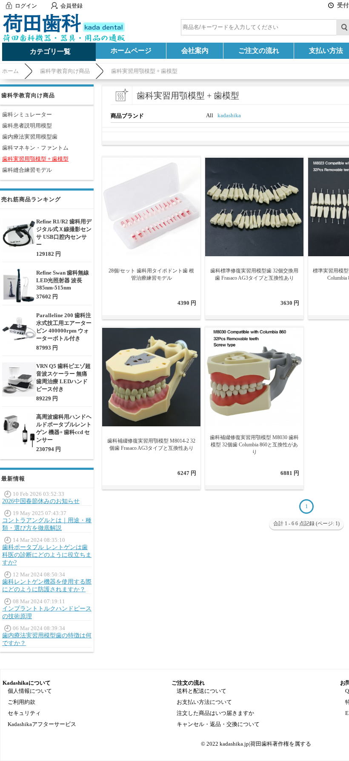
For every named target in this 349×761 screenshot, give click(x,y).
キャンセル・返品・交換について (218, 724)
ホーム (10, 71)
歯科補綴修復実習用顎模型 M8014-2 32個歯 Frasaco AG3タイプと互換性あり (151, 444)
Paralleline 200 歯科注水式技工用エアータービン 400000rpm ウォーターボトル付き (64, 326)
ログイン (26, 6)
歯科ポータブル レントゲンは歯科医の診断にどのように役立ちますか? (47, 555)
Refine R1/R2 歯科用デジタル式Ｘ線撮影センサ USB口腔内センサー (64, 233)
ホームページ (131, 50)
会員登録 (71, 6)
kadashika (229, 115)
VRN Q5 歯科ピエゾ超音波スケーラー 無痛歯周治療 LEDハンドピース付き (63, 377)
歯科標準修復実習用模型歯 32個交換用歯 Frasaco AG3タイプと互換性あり (254, 274)
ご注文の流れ (258, 50)
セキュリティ (24, 713)
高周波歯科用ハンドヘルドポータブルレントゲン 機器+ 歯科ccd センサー (64, 428)
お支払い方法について (204, 702)
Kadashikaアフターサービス (42, 724)
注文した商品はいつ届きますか (215, 713)
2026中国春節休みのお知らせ (41, 501)
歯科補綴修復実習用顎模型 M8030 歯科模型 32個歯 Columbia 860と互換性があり (254, 444)
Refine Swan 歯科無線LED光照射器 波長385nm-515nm (62, 280)
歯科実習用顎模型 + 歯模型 (144, 71)
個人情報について (30, 691)
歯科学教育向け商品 (65, 71)
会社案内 (195, 50)
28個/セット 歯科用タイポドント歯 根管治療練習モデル (151, 274)
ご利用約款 (21, 702)
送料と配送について (201, 691)
